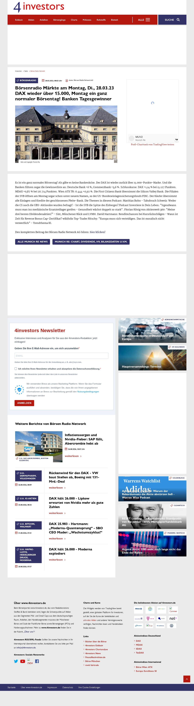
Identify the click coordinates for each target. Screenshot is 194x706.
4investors (18, 71)
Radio (26, 71)
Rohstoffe (101, 19)
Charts (74, 19)
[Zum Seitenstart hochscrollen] (186, 679)
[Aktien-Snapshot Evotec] (161, 618)
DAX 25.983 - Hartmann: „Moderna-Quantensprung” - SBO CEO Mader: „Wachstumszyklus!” (76, 528)
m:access (87, 19)
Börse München (92, 661)
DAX (138, 640)
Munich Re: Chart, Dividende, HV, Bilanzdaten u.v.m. (91, 241)
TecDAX (140, 652)
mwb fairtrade (92, 664)
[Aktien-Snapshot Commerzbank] (173, 610)
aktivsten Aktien (90, 620)
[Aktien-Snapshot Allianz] (138, 610)
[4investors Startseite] (38, 7)
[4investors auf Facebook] (37, 661)
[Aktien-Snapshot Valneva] (160, 625)
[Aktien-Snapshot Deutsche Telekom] (150, 618)
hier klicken (97, 232)
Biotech (114, 19)
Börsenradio (28, 80)
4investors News (93, 653)
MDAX (139, 644)
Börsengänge (59, 19)
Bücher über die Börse (95, 641)
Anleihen (44, 19)
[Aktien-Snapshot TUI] (149, 625)
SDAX (139, 648)
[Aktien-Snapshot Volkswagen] (171, 625)
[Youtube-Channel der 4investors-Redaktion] (22, 661)
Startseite (11, 687)
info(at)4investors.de (26, 647)
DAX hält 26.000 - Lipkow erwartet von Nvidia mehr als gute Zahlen (76, 502)
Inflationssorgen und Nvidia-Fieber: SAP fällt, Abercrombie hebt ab (84, 439)
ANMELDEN (24, 403)
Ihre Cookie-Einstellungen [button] (89, 687)
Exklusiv (19, 19)
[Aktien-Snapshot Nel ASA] (173, 618)
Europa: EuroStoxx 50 (146, 670)
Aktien (31, 19)
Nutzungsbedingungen (88, 391)
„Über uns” (28, 631)
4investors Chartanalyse (96, 649)
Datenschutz (67, 687)
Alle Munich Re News (33, 241)
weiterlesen (72, 456)
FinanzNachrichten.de (95, 657)
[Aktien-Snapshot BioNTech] (161, 610)
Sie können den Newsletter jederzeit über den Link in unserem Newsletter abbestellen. (46, 376)
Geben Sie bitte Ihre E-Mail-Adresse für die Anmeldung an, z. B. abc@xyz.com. (48, 362)
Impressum (52, 687)
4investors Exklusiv (94, 645)
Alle (141, 19)
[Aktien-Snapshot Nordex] (138, 625)
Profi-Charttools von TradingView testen (152, 145)
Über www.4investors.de (31, 687)
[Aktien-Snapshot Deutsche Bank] (138, 618)
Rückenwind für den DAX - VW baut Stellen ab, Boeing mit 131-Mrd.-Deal (74, 477)
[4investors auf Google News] (30, 661)
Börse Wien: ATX (144, 666)
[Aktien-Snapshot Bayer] (150, 610)
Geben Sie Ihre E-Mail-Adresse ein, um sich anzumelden (47, 348)
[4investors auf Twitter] (16, 661)
